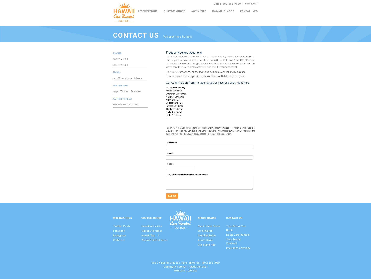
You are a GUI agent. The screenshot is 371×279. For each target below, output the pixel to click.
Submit (172, 196)
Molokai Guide (207, 235)
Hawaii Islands (223, 11)
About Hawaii (207, 217)
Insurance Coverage (238, 248)
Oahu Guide (205, 230)
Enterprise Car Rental (176, 93)
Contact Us (234, 217)
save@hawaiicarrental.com (127, 78)
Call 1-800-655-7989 (227, 3)
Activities (199, 11)
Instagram (119, 235)
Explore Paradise (151, 230)
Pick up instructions (176, 71)
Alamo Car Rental (174, 90)
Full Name (172, 142)
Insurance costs (174, 76)
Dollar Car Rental (174, 112)
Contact (251, 3)
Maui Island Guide (209, 226)
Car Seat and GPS (229, 71)
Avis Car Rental (173, 99)
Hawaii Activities (151, 226)
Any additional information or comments (187, 174)
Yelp (115, 91)
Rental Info (249, 11)
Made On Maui (198, 266)
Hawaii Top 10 (150, 235)
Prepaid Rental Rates (154, 240)
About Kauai (205, 240)
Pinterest (119, 240)
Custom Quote (175, 11)
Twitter (124, 91)
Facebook (136, 91)
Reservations (148, 11)
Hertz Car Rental (173, 115)
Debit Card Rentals (238, 234)
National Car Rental (175, 96)
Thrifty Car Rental (174, 109)
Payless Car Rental (174, 105)
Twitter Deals (121, 226)
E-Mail (170, 153)
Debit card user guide (232, 76)
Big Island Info (207, 244)
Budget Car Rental (174, 102)
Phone (170, 163)
